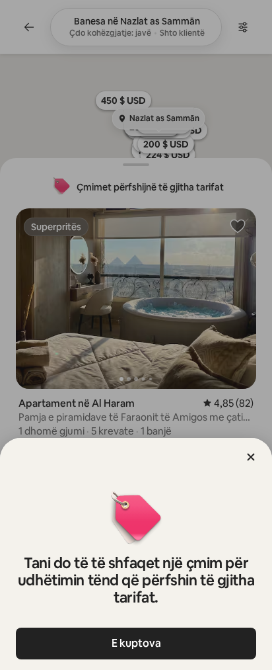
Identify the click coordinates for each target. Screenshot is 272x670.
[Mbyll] (251, 457)
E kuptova (136, 643)
